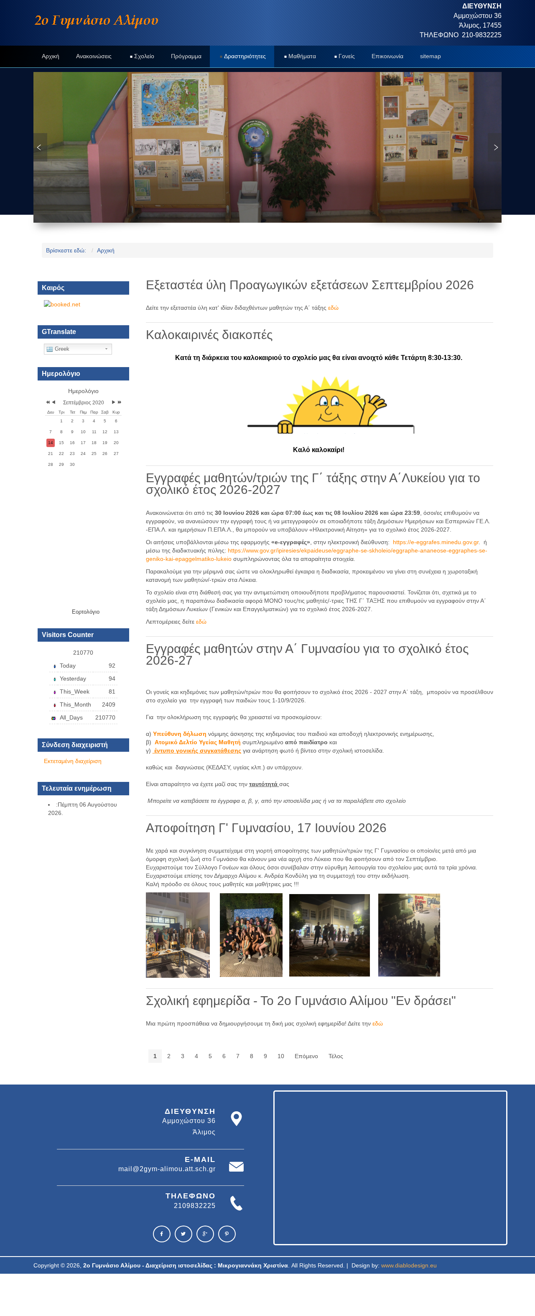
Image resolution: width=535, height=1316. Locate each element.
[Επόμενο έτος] (119, 402)
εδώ (333, 307)
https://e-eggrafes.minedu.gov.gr (436, 542)
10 (281, 1056)
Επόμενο (306, 1056)
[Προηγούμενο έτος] (47, 402)
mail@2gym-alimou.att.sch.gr (167, 1168)
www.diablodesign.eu (409, 1265)
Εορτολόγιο (85, 612)
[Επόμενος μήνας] (113, 402)
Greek (61, 349)
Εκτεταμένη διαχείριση (73, 761)
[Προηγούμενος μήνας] (53, 402)
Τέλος (336, 1056)
